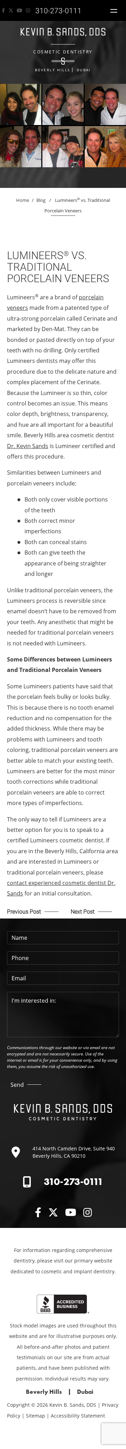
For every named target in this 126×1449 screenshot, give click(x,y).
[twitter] (10, 10)
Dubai (84, 69)
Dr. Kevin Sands (27, 446)
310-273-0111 (73, 1182)
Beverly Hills (52, 69)
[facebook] (3, 10)
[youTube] (19, 10)
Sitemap (35, 1415)
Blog (41, 200)
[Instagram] (28, 10)
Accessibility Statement (78, 1415)
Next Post (82, 911)
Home (22, 200)
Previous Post (24, 911)
